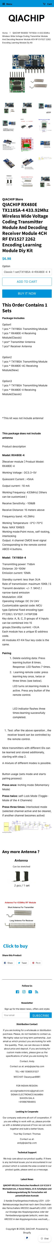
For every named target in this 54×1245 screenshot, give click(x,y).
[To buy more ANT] (21, 893)
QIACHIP (30, 1229)
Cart (49, 4)
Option (6, 266)
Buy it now (27, 293)
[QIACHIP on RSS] (36, 992)
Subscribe (40, 1015)
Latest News (27, 1179)
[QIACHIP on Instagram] (24, 992)
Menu (9, 4)
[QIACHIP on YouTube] (30, 992)
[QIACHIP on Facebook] (17, 992)
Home (5, 33)
